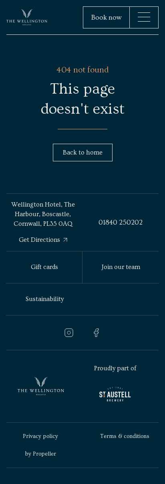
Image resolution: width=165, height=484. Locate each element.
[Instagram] (69, 332)
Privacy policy (40, 436)
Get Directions (39, 239)
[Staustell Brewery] (115, 394)
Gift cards (44, 267)
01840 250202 (121, 222)
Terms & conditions (124, 436)
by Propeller (40, 454)
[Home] (26, 17)
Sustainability (45, 299)
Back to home (83, 152)
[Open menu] (144, 17)
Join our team (121, 267)
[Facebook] (96, 332)
